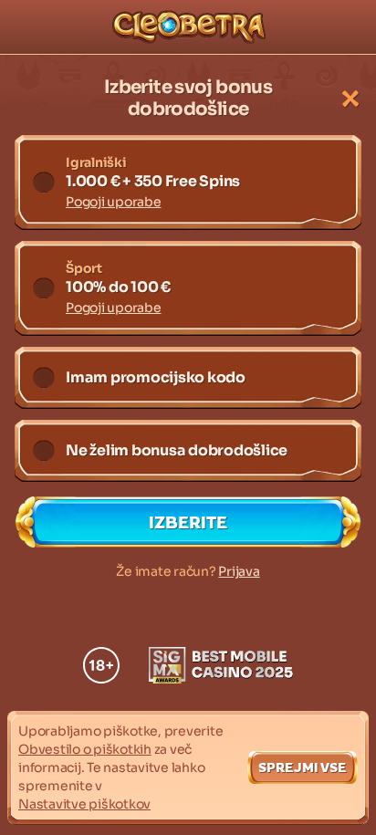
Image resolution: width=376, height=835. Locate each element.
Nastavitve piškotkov (84, 804)
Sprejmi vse (302, 767)
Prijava (238, 571)
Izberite (188, 522)
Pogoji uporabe (114, 201)
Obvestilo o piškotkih (84, 749)
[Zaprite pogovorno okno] (350, 99)
